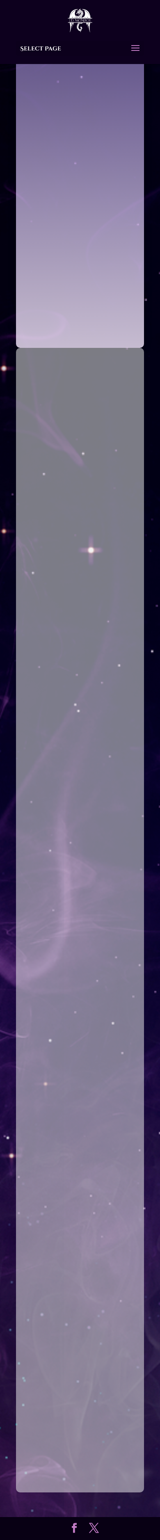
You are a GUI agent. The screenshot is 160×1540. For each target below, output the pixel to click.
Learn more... (80, 327)
